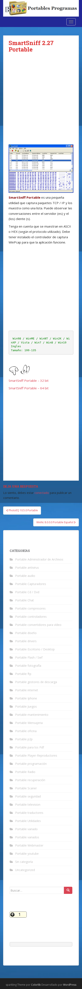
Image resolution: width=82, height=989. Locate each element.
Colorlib (36, 984)
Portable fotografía (28, 666)
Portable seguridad (28, 796)
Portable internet (26, 690)
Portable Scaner (26, 788)
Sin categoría (24, 862)
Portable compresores (30, 608)
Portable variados (27, 837)
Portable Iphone (26, 698)
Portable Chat (24, 600)
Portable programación (31, 764)
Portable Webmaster (29, 845)
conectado (41, 493)
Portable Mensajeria (29, 723)
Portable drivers (26, 641)
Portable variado (26, 829)
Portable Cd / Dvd (27, 592)
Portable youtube (27, 854)
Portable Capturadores (30, 584)
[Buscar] (68, 890)
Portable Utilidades (28, 821)
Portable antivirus (27, 568)
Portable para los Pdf (29, 747)
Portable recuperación (30, 780)
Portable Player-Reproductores (36, 755)
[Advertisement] (41, 102)
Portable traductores (29, 813)
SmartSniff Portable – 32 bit (29, 380)
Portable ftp (23, 674)
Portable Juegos (26, 706)
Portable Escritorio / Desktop (35, 649)
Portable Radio (25, 772)
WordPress (69, 984)
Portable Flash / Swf (28, 657)
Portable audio (25, 576)
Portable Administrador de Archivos (39, 559)
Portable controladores (31, 617)
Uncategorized (25, 870)
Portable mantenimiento (31, 715)
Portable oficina (26, 731)
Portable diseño (26, 633)
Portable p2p (24, 739)
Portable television (27, 804)
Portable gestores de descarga (36, 682)
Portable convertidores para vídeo (38, 625)
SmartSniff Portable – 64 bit (29, 388)
